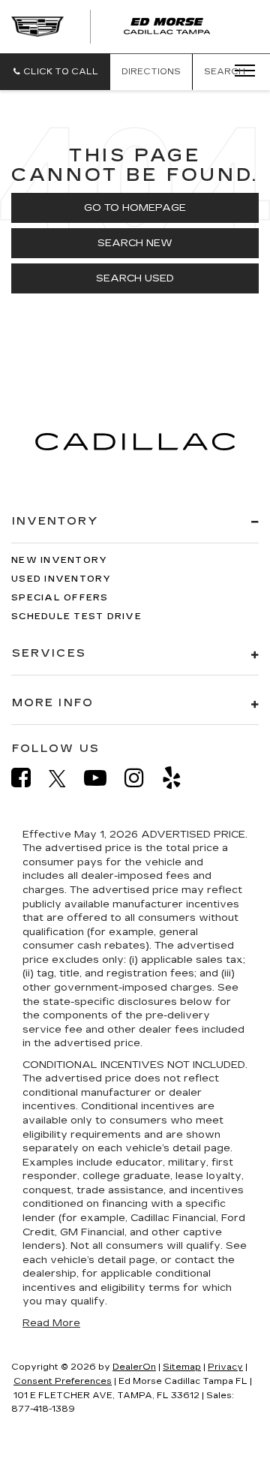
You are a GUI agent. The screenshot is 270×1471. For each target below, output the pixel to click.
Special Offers (60, 598)
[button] (55, 71)
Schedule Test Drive (76, 616)
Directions (151, 72)
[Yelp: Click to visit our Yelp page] (179, 778)
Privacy (225, 1367)
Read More (51, 1323)
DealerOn (134, 1367)
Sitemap (182, 1367)
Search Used (135, 278)
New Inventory (59, 560)
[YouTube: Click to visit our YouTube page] (103, 778)
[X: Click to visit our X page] (65, 778)
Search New (135, 243)
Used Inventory (61, 579)
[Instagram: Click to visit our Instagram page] (141, 778)
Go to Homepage (135, 208)
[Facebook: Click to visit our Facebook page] (28, 778)
